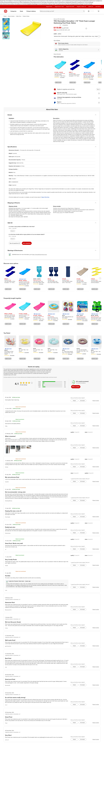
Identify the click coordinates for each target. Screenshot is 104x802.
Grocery (71, 0)
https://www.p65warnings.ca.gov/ (39, 254)
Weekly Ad (46, 4)
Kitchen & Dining (54, 0)
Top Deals (32, 4)
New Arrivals (15, 4)
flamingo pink (71, 36)
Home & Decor (46, 0)
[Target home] (5, 11)
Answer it (13, 230)
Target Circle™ (49, 6)
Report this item (57, 54)
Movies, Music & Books (56, 2)
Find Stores (89, 4)
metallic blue (88, 36)
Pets (6, 2)
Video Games (47, 2)
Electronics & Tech (39, 2)
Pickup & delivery (31, 11)
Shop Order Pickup (54, 4)
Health (8, 2)
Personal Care (94, 0)
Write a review (75, 386)
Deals (5, 4)
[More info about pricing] (86, 28)
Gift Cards (77, 2)
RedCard (78, 4)
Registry (73, 4)
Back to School (13, 0)
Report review (96, 400)
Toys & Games (31, 2)
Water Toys (18, 16)
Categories (13, 11)
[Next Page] (99, 36)
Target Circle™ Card (59, 6)
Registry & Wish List (81, 6)
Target (5, 16)
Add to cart (58, 82)
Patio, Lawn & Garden (63, 0)
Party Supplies (66, 2)
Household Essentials (78, 0)
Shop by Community (85, 2)
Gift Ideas (72, 2)
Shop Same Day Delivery (65, 4)
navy (93, 36)
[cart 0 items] (98, 11)
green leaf (78, 36)
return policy (59, 212)
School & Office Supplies (21, 2)
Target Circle (83, 4)
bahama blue (57, 36)
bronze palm (64, 36)
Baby (85, 0)
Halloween (24, 0)
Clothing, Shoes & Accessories (34, 0)
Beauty (88, 0)
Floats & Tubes (26, 16)
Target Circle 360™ (70, 6)
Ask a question (27, 243)
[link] (58, 25)
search (84, 11)
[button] (58, 25)
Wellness (12, 2)
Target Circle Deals (39, 4)
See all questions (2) (15, 243)
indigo (82, 36)
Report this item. (45, 197)
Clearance (9, 4)
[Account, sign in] (91, 11)
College (19, 0)
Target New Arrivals (5, 0)
